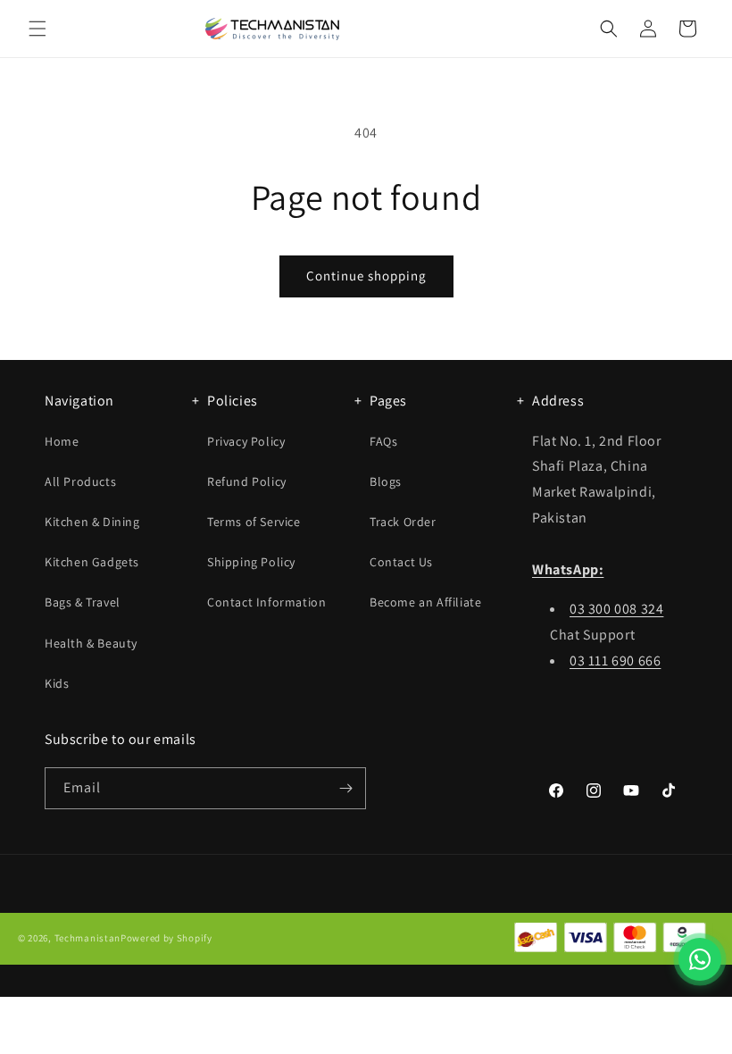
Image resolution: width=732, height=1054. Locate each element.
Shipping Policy (251, 562)
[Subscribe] (345, 788)
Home (62, 441)
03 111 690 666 (615, 660)
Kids (57, 683)
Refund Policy (247, 481)
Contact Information (266, 602)
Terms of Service (254, 522)
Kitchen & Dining (92, 522)
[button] (37, 28)
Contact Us (401, 562)
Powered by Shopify (166, 938)
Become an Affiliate (425, 602)
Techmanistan (87, 938)
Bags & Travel (83, 602)
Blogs (386, 481)
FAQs (383, 441)
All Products (80, 481)
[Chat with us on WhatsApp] (699, 959)
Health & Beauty (91, 643)
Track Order (403, 522)
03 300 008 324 (616, 608)
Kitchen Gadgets (92, 562)
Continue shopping (366, 275)
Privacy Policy (246, 441)
